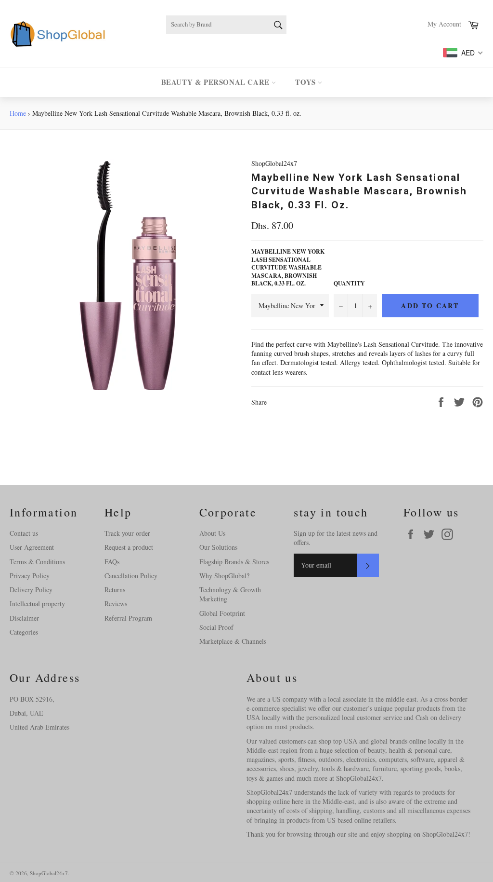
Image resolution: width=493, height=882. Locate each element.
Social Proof (216, 627)
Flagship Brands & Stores (234, 561)
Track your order (127, 533)
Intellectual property (37, 603)
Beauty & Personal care (216, 82)
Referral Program (128, 618)
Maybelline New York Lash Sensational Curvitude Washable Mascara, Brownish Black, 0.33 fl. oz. (287, 267)
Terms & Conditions (37, 561)
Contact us (24, 533)
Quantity (349, 283)
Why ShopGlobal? (224, 575)
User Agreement (32, 547)
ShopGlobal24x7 (49, 873)
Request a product (128, 547)
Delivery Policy (31, 589)
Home (18, 113)
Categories (24, 632)
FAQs (111, 561)
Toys (306, 82)
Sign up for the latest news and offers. (335, 538)
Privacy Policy (30, 575)
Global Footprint (222, 613)
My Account (444, 23)
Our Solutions (218, 547)
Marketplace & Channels (232, 641)
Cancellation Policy (130, 575)
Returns (114, 589)
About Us (212, 533)
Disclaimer (24, 618)
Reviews (115, 603)
